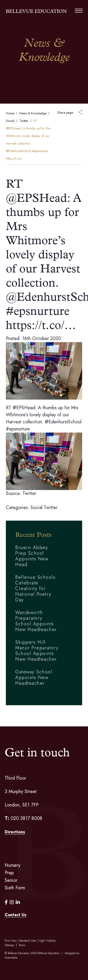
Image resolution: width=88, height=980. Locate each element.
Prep (9, 872)
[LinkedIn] (18, 902)
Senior (11, 880)
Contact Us (16, 915)
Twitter (50, 507)
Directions (15, 832)
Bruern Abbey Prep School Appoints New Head (31, 556)
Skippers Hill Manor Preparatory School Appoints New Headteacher (37, 651)
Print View (10, 941)
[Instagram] (12, 902)
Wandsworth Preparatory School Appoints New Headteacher (36, 621)
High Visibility (47, 941)
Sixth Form (15, 887)
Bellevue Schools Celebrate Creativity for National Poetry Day (35, 588)
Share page (65, 112)
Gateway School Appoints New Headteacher (33, 677)
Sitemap (9, 945)
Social (36, 507)
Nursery (12, 865)
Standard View (27, 941)
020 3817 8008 (26, 818)
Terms (22, 945)
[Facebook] (6, 902)
